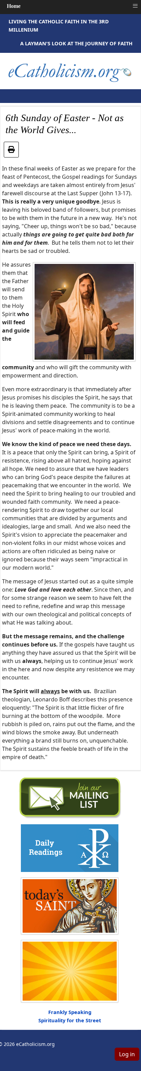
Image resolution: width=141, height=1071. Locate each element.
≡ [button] (135, 5)
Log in (127, 1054)
